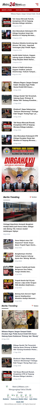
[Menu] (36, 4)
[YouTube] (31, 395)
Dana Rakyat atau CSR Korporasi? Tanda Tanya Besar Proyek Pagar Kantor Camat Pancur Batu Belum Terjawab (25, 242)
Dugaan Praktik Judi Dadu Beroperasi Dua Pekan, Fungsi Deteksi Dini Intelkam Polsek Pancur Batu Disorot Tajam (25, 269)
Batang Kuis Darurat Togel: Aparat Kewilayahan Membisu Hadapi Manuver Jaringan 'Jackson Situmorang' (25, 296)
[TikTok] (22, 395)
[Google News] (17, 395)
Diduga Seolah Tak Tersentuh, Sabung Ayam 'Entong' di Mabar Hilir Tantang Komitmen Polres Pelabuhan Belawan (25, 347)
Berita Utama (7, 10)
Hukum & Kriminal (22, 10)
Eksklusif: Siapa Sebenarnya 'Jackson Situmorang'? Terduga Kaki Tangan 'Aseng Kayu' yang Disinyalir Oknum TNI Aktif (25, 361)
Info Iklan (33, 399)
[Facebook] (9, 395)
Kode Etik (20, 402)
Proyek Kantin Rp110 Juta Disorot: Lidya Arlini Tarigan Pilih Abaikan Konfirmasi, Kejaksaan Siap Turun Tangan (25, 282)
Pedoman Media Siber (19, 399)
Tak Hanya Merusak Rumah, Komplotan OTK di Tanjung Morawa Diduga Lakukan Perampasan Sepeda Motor (23, 374)
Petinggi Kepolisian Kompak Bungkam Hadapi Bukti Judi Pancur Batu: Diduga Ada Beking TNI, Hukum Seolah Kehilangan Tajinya (18, 227)
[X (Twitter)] (13, 395)
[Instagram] (26, 395)
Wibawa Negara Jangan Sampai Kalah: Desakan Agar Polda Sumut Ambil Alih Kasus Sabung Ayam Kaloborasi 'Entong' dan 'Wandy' (20, 334)
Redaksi (6, 399)
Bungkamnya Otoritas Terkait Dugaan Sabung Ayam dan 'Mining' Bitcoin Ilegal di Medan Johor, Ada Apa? (25, 256)
